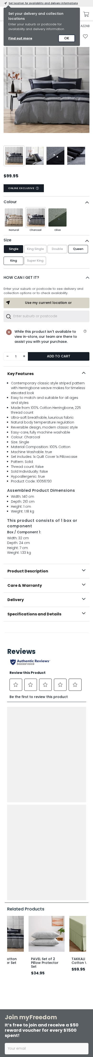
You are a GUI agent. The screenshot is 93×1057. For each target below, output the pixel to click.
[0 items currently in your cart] (85, 14)
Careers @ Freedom (60, 909)
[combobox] (46, 316)
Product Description (27, 571)
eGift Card (53, 924)
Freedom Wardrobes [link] (41, 1012)
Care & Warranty (24, 585)
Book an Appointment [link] (44, 980)
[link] (46, 632)
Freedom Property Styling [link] (45, 1054)
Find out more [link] (20, 38)
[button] (46, 278)
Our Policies (54, 939)
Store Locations (57, 886)
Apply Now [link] (34, 1042)
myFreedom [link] (34, 950)
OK (66, 38)
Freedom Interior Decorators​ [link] (47, 991)
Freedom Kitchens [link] (39, 970)
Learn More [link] (34, 1001)
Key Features (20, 373)
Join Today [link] (34, 959)
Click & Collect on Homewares (25, 893)
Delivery (15, 599)
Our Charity (54, 901)
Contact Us (54, 916)
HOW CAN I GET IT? (21, 277)
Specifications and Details (34, 614)
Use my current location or (48, 302)
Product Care (14, 901)
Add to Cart (58, 356)
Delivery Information (18, 886)
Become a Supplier (59, 932)
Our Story (52, 893)
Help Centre (13, 909)
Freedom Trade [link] (37, 1033)
